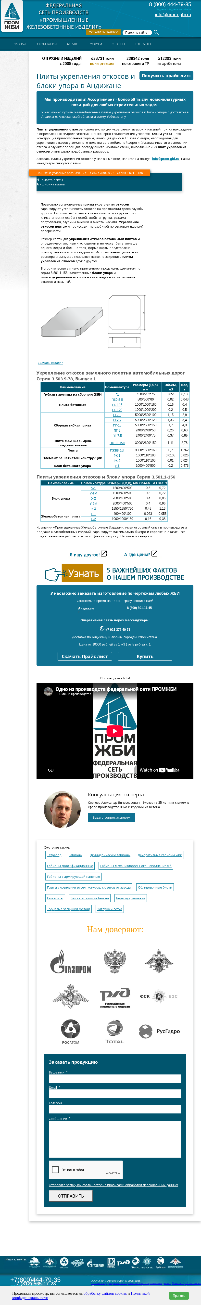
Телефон (55, 1103)
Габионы (75, 855)
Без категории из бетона (90, 898)
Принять (179, 1296)
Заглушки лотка (109, 909)
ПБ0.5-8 (117, 399)
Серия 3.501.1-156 (130, 173)
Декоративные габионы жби (160, 855)
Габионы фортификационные (70, 866)
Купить (145, 656)
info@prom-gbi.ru (173, 14)
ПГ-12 (117, 420)
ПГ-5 (117, 430)
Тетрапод (54, 855)
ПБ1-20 (117, 410)
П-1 (93, 514)
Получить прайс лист (166, 75)
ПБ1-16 (117, 405)
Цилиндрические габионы (110, 855)
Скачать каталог (50, 363)
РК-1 (117, 455)
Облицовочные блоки (155, 887)
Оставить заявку (103, 32)
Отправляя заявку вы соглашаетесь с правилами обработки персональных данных (113, 1185)
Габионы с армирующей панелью (73, 877)
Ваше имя (58, 1072)
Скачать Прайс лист (85, 656)
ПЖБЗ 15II (117, 443)
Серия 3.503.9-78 (102, 173)
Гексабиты (55, 898)
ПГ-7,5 (117, 436)
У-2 (93, 498)
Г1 (117, 394)
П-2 (93, 519)
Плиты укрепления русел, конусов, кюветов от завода (89, 887)
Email (54, 1087)
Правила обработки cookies (186, 1283)
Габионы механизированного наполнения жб (136, 866)
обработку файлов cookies (105, 1293)
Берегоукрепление (130, 898)
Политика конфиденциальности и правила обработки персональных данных (131, 1283)
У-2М (93, 503)
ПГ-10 (117, 415)
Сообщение (59, 1119)
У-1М (93, 493)
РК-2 (117, 461)
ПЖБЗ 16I (117, 450)
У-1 (117, 466)
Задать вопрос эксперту (111, 817)
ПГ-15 (117, 425)
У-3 (93, 509)
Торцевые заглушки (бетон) (68, 909)
